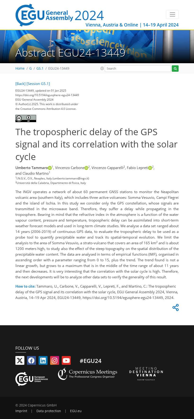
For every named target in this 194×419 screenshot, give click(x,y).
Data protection (48, 411)
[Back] (20, 83)
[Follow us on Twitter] (19, 361)
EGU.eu (76, 411)
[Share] (175, 308)
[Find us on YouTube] (66, 361)
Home (20, 68)
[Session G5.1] (38, 83)
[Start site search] (175, 68)
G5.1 (40, 68)
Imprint (21, 411)
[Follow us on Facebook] (31, 361)
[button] (102, 68)
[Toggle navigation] (172, 14)
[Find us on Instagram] (54, 361)
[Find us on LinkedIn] (43, 361)
